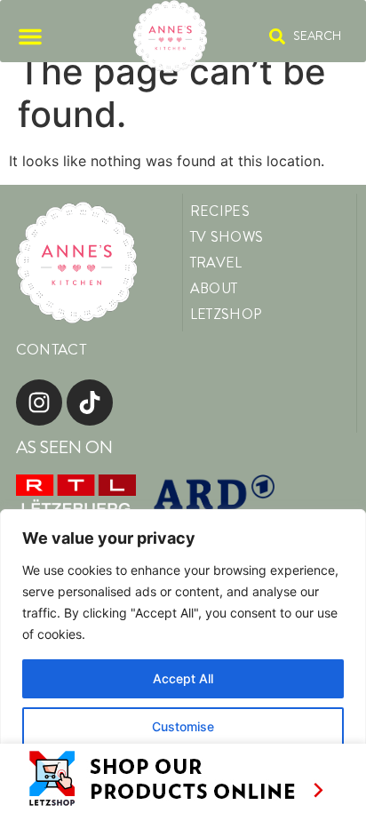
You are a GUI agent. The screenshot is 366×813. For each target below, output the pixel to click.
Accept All (183, 678)
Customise (183, 726)
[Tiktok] (90, 402)
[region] (183, 661)
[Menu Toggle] (30, 36)
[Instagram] (39, 402)
